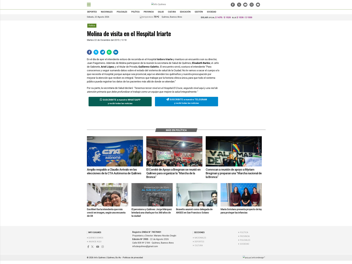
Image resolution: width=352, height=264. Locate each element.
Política (135, 12)
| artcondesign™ (258, 257)
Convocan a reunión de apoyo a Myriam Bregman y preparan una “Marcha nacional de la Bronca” (234, 173)
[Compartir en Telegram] (102, 52)
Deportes (92, 12)
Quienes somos (95, 238)
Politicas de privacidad (133, 257)
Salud (161, 12)
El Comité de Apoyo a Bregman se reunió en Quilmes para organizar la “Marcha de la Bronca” (173, 173)
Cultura (172, 12)
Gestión (199, 12)
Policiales (122, 12)
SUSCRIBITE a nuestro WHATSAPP (121, 101)
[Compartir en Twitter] (96, 52)
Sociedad (211, 12)
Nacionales (107, 12)
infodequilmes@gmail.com (145, 246)
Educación (185, 12)
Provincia (149, 12)
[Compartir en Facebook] (89, 52)
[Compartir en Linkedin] (115, 52)
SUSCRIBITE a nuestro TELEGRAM (188, 101)
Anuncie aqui (94, 242)
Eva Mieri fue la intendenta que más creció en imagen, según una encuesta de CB (106, 212)
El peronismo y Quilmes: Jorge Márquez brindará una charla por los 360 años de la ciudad (151, 212)
